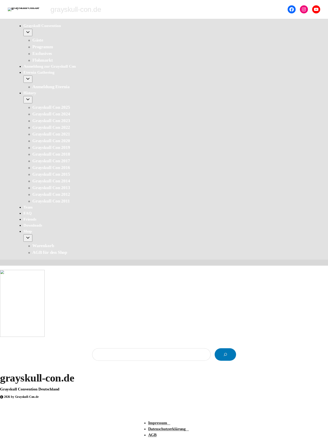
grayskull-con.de (37, 378)
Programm (42, 46)
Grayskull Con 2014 (51, 180)
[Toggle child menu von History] (27, 99)
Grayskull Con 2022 (51, 127)
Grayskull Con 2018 (51, 154)
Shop (27, 231)
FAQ (27, 213)
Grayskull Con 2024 (51, 113)
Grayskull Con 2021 (51, 133)
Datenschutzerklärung (168, 429)
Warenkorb (43, 245)
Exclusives (42, 53)
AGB (152, 435)
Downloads (32, 225)
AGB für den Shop (49, 252)
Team (28, 207)
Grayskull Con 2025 (51, 107)
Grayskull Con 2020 (51, 140)
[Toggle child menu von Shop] (27, 238)
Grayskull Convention (42, 25)
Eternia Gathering (38, 72)
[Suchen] (225, 354)
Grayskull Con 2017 (51, 160)
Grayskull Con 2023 (51, 120)
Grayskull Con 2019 (51, 147)
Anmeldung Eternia (51, 86)
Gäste (37, 40)
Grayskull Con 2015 (51, 174)
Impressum (159, 423)
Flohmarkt (42, 60)
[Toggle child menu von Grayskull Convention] (27, 32)
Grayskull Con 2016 (51, 167)
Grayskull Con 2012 (51, 194)
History (29, 93)
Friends (29, 219)
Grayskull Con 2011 (51, 200)
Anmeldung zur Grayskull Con (49, 66)
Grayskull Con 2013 (51, 187)
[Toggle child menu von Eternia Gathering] (27, 79)
